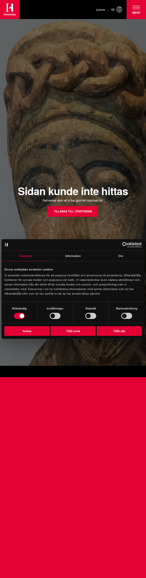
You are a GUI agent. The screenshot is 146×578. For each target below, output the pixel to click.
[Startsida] (10, 9)
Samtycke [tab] (25, 255)
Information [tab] (73, 255)
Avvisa (26, 331)
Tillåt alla (119, 331)
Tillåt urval (73, 331)
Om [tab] (120, 255)
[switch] (55, 316)
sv (113, 9)
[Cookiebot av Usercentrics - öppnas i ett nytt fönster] (125, 245)
